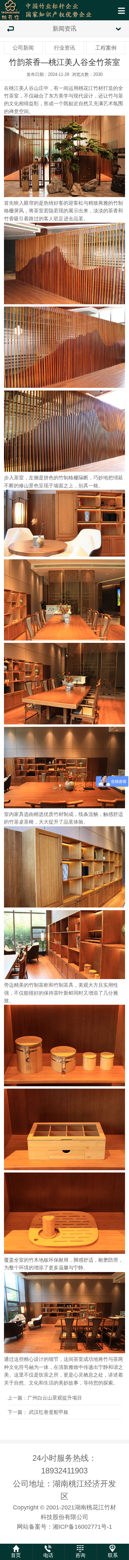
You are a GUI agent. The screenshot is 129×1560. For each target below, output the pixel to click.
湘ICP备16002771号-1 (82, 1526)
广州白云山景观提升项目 (54, 1398)
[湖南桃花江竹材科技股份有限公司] (64, 10)
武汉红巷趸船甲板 (48, 1412)
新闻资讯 (64, 28)
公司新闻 (23, 48)
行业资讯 (64, 48)
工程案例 (105, 48)
